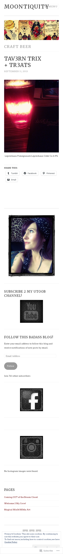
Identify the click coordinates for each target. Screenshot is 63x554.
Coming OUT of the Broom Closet (21, 497)
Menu (53, 6)
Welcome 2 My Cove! (15, 503)
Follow (10, 366)
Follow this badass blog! (28, 337)
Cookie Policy (10, 542)
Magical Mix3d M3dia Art (17, 510)
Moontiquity (26, 6)
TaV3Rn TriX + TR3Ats (22, 61)
